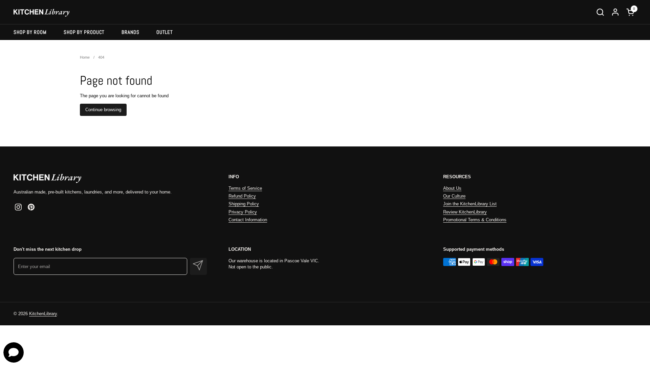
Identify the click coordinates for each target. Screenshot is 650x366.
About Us (452, 188)
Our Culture (454, 196)
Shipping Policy (244, 203)
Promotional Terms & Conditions (474, 219)
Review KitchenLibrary (465, 212)
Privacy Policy (243, 212)
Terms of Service (245, 188)
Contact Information (248, 219)
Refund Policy (242, 196)
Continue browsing (103, 109)
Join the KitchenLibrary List (470, 203)
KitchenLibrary (43, 313)
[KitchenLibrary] (41, 12)
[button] (600, 12)
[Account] (615, 12)
